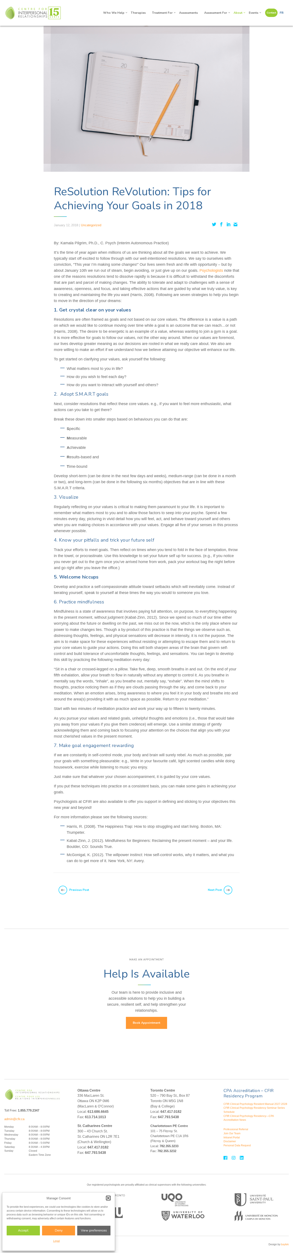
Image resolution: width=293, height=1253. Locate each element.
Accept (23, 1230)
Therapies (138, 13)
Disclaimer (230, 1141)
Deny (59, 1230)
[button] (108, 1198)
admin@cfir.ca (14, 1119)
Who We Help (113, 13)
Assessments (188, 13)
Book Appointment (146, 1023)
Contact (271, 12)
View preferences (94, 1230)
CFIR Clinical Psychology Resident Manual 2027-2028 (255, 1104)
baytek (285, 1244)
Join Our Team (232, 1133)
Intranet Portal (232, 1137)
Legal (56, 1240)
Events (253, 13)
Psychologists (211, 270)
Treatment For (162, 13)
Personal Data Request (237, 1145)
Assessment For (215, 13)
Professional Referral (236, 1129)
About (238, 13)
